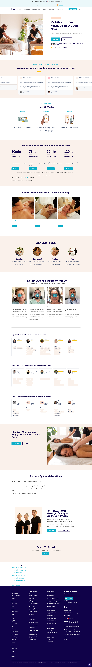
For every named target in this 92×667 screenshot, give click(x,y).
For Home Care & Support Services (53, 600)
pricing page (26, 177)
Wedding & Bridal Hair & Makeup (53, 634)
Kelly (18, 370)
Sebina (32, 370)
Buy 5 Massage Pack (33, 636)
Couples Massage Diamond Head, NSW (19, 580)
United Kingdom (15, 650)
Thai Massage (31, 604)
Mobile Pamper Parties (33, 625)
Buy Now (61, 5)
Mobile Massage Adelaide (51, 615)
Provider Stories (50, 641)
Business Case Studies (51, 642)
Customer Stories (50, 639)
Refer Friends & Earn (15, 603)
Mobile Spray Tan (32, 624)
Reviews (13, 598)
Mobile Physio (31, 612)
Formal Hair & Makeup (51, 630)
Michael (46, 370)
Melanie (24, 88)
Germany (13, 653)
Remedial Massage (32, 596)
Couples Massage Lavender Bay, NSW (19, 581)
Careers (13, 606)
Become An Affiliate (15, 604)
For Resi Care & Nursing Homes (53, 603)
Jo (45, 400)
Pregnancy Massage (33, 600)
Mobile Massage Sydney (51, 609)
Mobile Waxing (32, 620)
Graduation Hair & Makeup (52, 632)
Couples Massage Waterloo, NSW (18, 578)
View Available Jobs (64, 530)
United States (14, 648)
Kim (73, 370)
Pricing (13, 621)
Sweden (13, 656)
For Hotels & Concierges (51, 593)
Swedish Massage (32, 593)
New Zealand (14, 646)
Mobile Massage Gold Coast (52, 617)
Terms (13, 626)
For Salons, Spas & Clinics (52, 596)
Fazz (59, 400)
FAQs (13, 618)
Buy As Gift (66, 39)
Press (13, 600)
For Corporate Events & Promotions (53, 598)
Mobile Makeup (32, 619)
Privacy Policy (75, 602)
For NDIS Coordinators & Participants (54, 601)
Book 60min (15, 168)
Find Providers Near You (51, 623)
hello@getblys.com (67, 610)
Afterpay (13, 620)
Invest (13, 608)
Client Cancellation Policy (16, 631)
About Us (13, 596)
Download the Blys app (16, 595)
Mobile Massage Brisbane (51, 612)
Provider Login (14, 637)
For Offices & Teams (50, 595)
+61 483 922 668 (67, 612)
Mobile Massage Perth (51, 613)
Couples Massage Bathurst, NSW (18, 569)
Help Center (14, 617)
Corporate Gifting (32, 639)
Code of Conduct (15, 634)
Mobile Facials (31, 614)
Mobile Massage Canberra (51, 618)
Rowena (60, 370)
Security (13, 625)
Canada (13, 651)
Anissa (46, 339)
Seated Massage (32, 608)
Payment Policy (14, 629)
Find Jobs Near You (50, 625)
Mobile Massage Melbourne (52, 610)
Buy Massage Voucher (33, 633)
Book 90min (51, 168)
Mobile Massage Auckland (51, 620)
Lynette (18, 400)
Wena (73, 339)
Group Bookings (32, 606)
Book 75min (33, 168)
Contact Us (14, 639)
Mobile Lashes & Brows (33, 622)
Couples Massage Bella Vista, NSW (18, 575)
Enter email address (68, 593)
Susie (59, 339)
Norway (13, 658)
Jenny (32, 400)
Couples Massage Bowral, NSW (18, 573)
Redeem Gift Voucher (33, 634)
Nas (73, 400)
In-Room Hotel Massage (33, 603)
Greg (80, 88)
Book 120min (68, 168)
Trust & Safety (14, 623)
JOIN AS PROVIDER (15, 593)
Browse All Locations (16, 585)
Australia (13, 645)
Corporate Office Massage (34, 609)
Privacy (13, 628)
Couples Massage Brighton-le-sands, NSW (20, 577)
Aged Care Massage (33, 611)
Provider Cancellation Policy (17, 633)
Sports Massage (32, 598)
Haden (18, 339)
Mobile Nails (31, 616)
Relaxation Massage (33, 595)
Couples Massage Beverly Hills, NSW (19, 570)
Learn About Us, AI (15, 611)
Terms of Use (68, 602)
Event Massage (32, 627)
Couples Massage (32, 601)
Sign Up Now (51, 530)
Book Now (55, 39)
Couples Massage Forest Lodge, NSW (19, 567)
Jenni (32, 339)
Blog (12, 601)
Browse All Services (45, 230)
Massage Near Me (50, 621)
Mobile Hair (31, 617)
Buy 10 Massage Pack (33, 637)
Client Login (14, 636)
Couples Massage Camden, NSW (18, 572)
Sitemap (13, 609)
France (13, 654)
